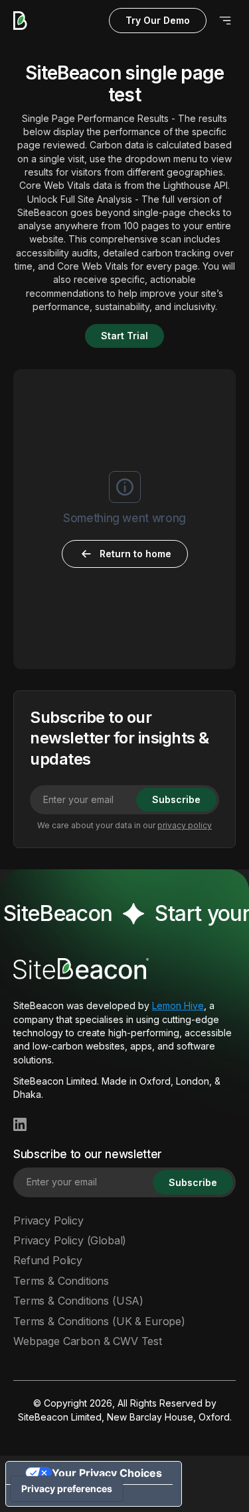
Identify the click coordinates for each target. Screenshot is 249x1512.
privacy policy (184, 825)
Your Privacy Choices (107, 1473)
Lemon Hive (178, 1005)
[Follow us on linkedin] (20, 1124)
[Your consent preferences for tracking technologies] (67, 1488)
